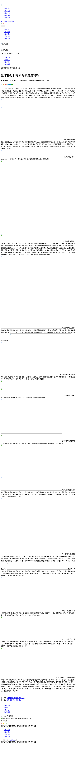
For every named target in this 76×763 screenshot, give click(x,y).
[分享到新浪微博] (3, 23)
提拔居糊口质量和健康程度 (15, 698)
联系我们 (7, 17)
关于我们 (7, 11)
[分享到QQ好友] (3, 723)
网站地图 (12, 740)
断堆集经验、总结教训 (14, 700)
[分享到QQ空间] (3, 84)
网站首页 (7, 8)
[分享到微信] (1, 23)
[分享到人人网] (10, 84)
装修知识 (7, 13)
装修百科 (7, 15)
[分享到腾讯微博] (8, 84)
